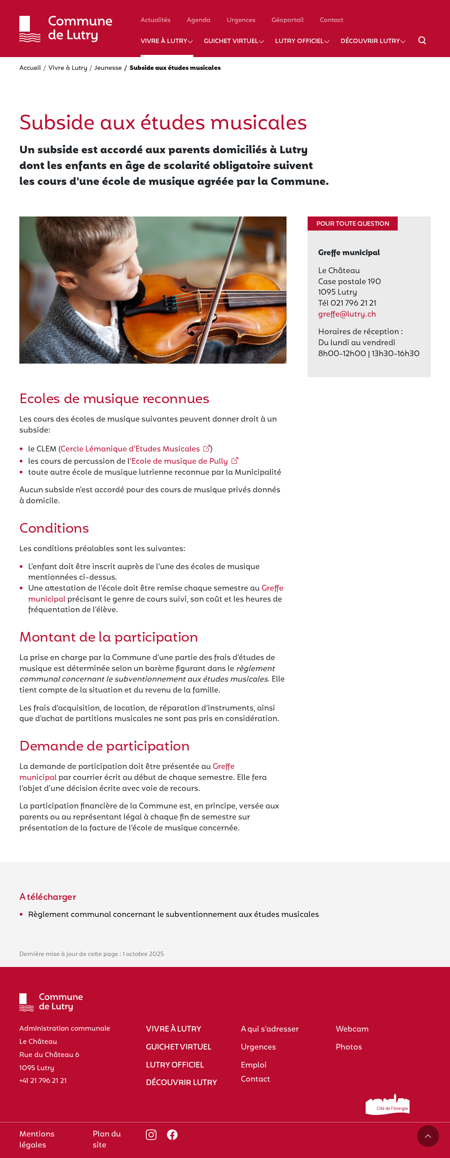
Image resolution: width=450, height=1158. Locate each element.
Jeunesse (108, 68)
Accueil (30, 68)
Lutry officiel (299, 41)
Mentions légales (36, 1140)
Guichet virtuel (231, 41)
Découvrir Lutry (370, 41)
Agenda (198, 20)
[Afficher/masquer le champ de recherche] (422, 45)
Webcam (352, 1029)
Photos (349, 1047)
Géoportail (288, 20)
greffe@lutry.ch (347, 315)
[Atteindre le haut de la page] (428, 1136)
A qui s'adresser (270, 1029)
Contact (331, 20)
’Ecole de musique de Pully (179, 462)
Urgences (241, 20)
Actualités (156, 20)
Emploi (254, 1065)
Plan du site (107, 1140)
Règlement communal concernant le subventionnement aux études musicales (173, 915)
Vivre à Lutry (164, 41)
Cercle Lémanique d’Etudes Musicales (130, 449)
